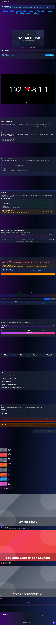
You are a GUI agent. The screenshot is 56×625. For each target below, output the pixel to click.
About (43, 615)
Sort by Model (53, 298)
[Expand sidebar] (1, 1)
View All (28, 602)
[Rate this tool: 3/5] (51, 432)
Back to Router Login (28, 429)
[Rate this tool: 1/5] (48, 432)
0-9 (29, 330)
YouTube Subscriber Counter (33, 616)
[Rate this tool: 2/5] (49, 432)
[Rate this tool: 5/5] (54, 432)
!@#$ (43, 330)
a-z (15, 330)
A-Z (2, 330)
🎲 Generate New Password (28, 332)
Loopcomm (2, 303)
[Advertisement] (28, 23)
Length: (2, 327)
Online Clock (30, 615)
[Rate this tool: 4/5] (53, 432)
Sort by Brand (47, 298)
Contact (43, 616)
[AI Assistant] (54, 623)
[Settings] (55, 1)
